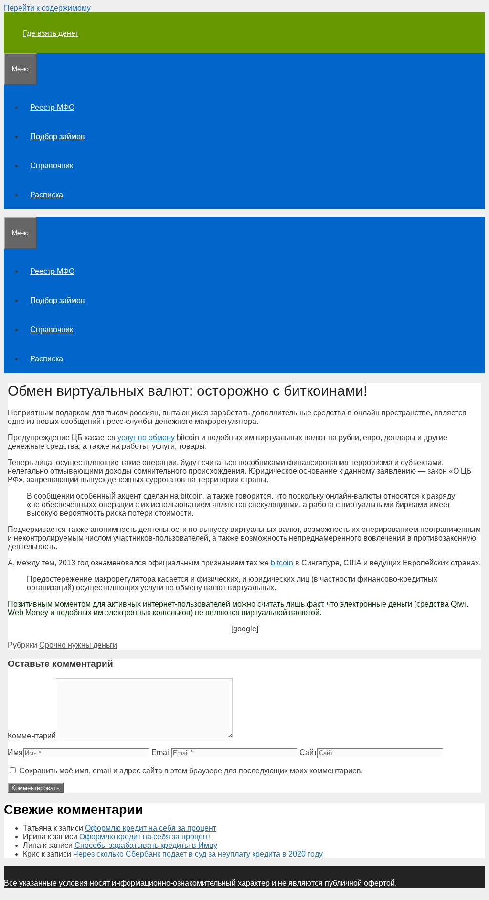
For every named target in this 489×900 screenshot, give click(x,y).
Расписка (46, 195)
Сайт (308, 752)
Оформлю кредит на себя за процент (150, 828)
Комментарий (32, 736)
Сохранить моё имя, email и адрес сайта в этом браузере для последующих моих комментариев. (191, 771)
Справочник (51, 166)
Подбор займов (57, 136)
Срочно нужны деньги (78, 645)
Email (161, 752)
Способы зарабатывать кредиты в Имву (145, 845)
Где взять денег (50, 33)
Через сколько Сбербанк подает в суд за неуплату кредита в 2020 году (198, 854)
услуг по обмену (146, 438)
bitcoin (282, 563)
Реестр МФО (52, 107)
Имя (15, 752)
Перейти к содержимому (47, 8)
